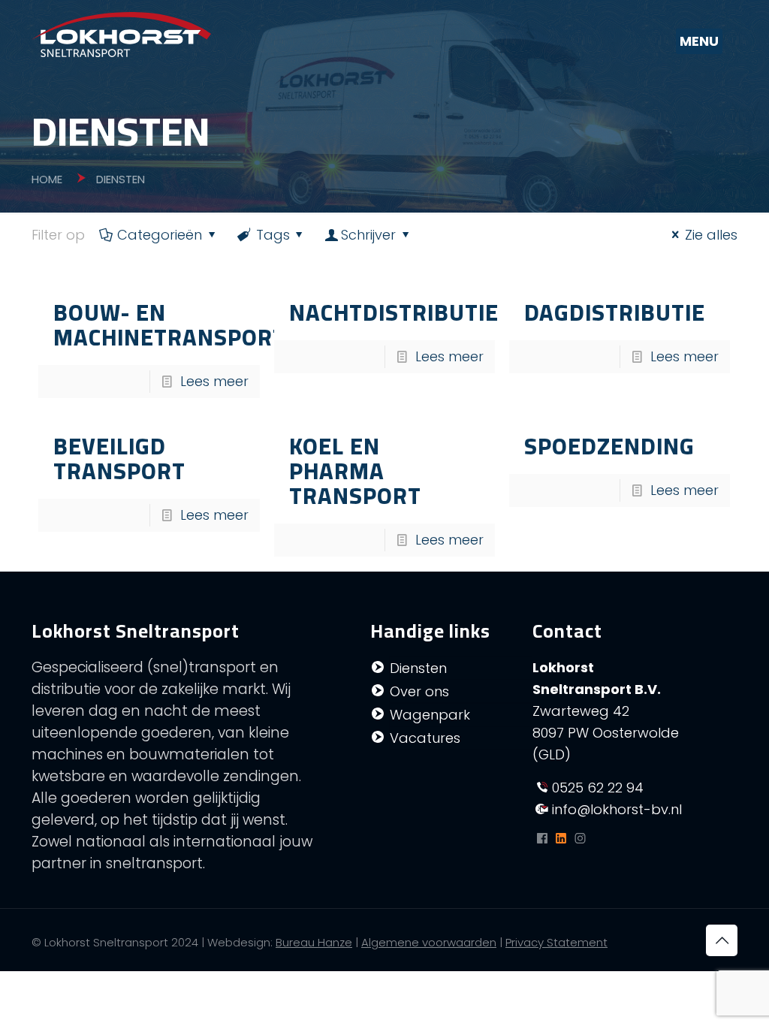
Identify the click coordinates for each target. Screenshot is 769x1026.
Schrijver (368, 234)
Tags (273, 234)
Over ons (419, 691)
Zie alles (711, 234)
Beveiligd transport (119, 458)
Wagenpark (430, 714)
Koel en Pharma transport (355, 471)
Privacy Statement (556, 942)
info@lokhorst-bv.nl (617, 809)
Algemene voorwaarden (428, 942)
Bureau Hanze (314, 942)
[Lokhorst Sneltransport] (121, 34)
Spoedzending (609, 446)
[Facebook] (541, 838)
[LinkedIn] (561, 838)
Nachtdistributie (394, 312)
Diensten (418, 668)
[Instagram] (580, 838)
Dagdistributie (614, 312)
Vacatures (425, 738)
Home (47, 179)
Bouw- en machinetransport (169, 324)
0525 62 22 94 (598, 787)
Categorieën (159, 234)
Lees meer (214, 381)
